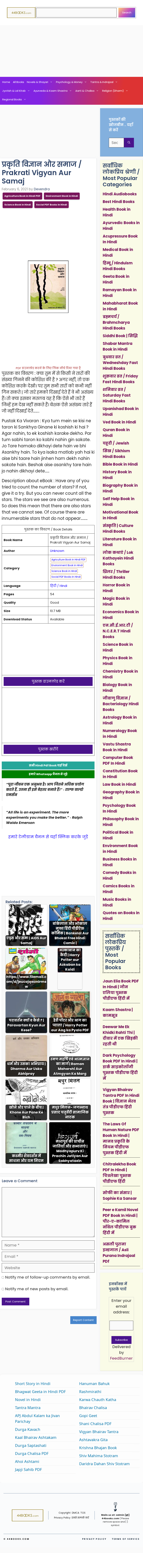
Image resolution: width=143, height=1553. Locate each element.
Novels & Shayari (37, 82)
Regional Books (12, 99)
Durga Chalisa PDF (31, 1453)
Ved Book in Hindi (119, 422)
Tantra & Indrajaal (101, 82)
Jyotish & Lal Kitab (14, 91)
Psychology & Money (69, 82)
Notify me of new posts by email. (36, 1289)
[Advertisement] (71, 51)
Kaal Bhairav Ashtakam (36, 1437)
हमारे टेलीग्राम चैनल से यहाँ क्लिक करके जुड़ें (48, 837)
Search (126, 12)
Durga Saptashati (30, 1445)
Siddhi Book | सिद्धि (120, 336)
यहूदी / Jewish (116, 443)
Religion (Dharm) (113, 91)
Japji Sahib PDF (28, 1469)
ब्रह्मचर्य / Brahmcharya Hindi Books (116, 322)
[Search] (129, 142)
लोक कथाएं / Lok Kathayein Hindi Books (118, 558)
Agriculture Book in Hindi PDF (22, 196)
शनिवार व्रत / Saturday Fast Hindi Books (117, 395)
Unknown (57, 551)
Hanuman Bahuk (94, 1383)
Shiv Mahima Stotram (98, 1455)
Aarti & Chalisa (84, 91)
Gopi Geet (88, 1415)
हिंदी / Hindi (58, 586)
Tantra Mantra (27, 1407)
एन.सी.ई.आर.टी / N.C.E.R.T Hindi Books (118, 631)
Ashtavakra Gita (93, 1439)
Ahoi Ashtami (27, 1461)
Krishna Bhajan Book (98, 1447)
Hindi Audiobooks (120, 194)
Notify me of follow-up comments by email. (47, 1277)
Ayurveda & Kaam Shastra (50, 91)
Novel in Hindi (28, 1399)
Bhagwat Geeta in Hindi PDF (40, 1391)
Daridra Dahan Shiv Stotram (104, 1463)
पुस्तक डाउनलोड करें (48, 681)
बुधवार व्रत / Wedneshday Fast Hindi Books (120, 362)
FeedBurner (121, 1358)
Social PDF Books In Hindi (51, 204)
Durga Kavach (27, 1429)
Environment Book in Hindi (62, 196)
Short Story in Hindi (32, 1383)
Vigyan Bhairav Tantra (98, 1431)
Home (6, 82)
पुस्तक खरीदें (48, 749)
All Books (18, 82)
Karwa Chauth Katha (97, 1399)
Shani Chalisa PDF (95, 1423)
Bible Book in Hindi (120, 464)
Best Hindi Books (119, 201)
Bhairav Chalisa (93, 1407)
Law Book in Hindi (119, 784)
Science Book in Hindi (17, 204)
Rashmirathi (90, 1391)
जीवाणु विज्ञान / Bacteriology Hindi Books (121, 703)
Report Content (83, 1320)
